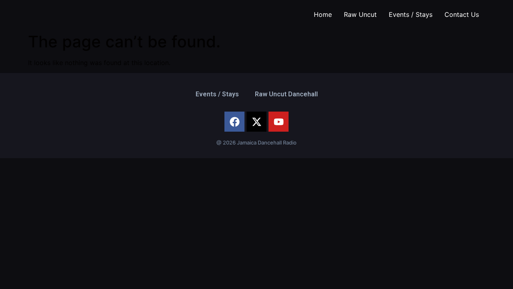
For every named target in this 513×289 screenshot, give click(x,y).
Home (323, 14)
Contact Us (461, 14)
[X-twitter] (256, 122)
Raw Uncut (360, 14)
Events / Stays (410, 14)
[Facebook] (234, 122)
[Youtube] (279, 122)
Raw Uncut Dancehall (286, 94)
